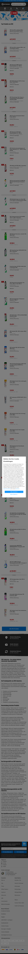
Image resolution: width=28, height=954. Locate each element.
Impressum (17, 488)
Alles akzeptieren (14, 492)
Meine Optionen (14, 494)
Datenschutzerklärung (6, 488)
